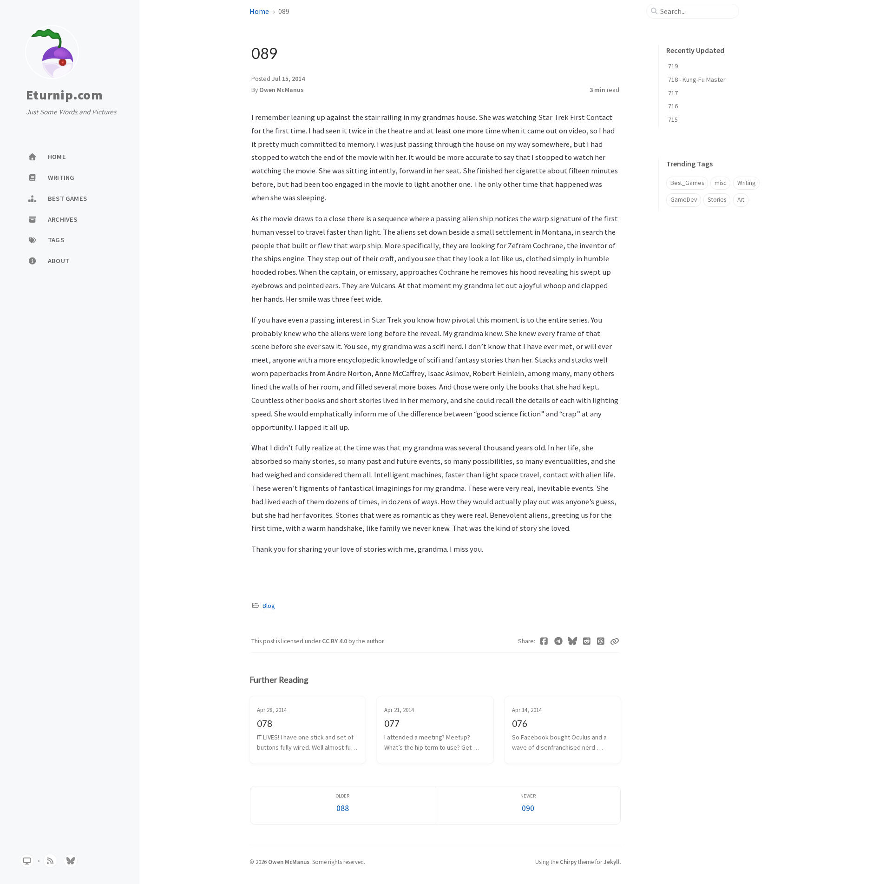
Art (740, 200)
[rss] (50, 860)
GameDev (683, 200)
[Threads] (601, 641)
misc (720, 183)
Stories (717, 200)
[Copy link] (614, 641)
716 (673, 106)
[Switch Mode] (26, 860)
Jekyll (611, 861)
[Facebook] (544, 641)
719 (673, 66)
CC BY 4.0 (335, 641)
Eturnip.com (64, 95)
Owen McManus (281, 90)
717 (673, 93)
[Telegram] (558, 641)
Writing (746, 183)
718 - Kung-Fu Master (697, 79)
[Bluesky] (572, 641)
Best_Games (687, 183)
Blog (268, 606)
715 (673, 119)
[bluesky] (70, 860)
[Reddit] (587, 641)
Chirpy (568, 861)
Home (259, 11)
